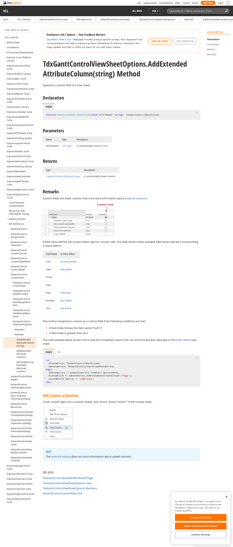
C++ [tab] (59, 352)
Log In (220, 2)
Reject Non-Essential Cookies (200, 526)
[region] (200, 518)
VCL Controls (24, 19)
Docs (5, 19)
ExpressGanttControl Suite (54, 19)
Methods (189, 19)
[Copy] (196, 112)
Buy (139, 2)
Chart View (182, 340)
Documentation (166, 2)
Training (186, 2)
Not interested (185, 41)
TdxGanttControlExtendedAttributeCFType (68, 478)
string (118, 114)
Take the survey (160, 41)
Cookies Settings (200, 534)
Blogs (177, 2)
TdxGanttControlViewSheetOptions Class (67, 483)
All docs (137, 11)
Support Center (150, 2)
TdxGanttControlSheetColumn (142, 114)
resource (141, 198)
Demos (195, 2)
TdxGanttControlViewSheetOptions (157, 19)
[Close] (226, 496)
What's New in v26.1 (62, 39)
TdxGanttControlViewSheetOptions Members (70, 488)
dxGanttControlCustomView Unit (62, 493)
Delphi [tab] (49, 352)
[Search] (226, 11)
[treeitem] (11, 37)
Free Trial (208, 2)
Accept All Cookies (200, 517)
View (80, 85)
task (129, 198)
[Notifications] (228, 3)
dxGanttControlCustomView (115, 19)
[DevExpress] (13, 3)
